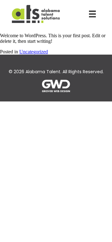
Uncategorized (33, 51)
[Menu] (92, 14)
